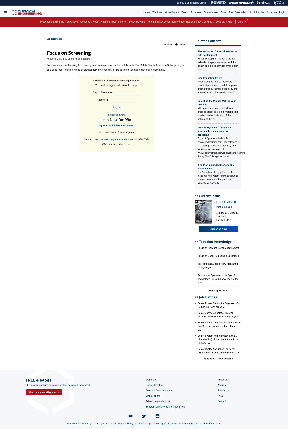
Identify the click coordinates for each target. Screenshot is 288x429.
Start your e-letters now (44, 392)
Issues (146, 12)
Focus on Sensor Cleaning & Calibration (218, 255)
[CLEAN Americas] (280, 3)
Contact (222, 401)
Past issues (222, 206)
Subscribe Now (218, 229)
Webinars (157, 12)
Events (185, 12)
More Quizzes (217, 290)
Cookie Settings (143, 423)
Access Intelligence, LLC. (82, 423)
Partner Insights (154, 385)
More (240, 21)
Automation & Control (159, 21)
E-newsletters (211, 12)
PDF (182, 44)
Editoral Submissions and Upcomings (165, 406)
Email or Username (102, 92)
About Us (222, 379)
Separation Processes (78, 21)
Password (102, 99)
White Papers (172, 12)
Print (176, 44)
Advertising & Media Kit (158, 401)
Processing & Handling (52, 21)
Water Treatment (101, 21)
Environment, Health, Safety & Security (192, 21)
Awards (222, 385)
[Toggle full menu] (5, 12)
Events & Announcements (159, 390)
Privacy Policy (125, 423)
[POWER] (218, 2)
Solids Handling (137, 21)
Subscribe (259, 12)
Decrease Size (165, 44)
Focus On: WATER (223, 21)
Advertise (272, 12)
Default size (168, 44)
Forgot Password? (116, 114)
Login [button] (282, 12)
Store (223, 12)
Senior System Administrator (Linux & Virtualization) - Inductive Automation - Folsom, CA (218, 339)
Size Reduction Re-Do (210, 78)
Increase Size (171, 44)
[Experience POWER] (241, 2)
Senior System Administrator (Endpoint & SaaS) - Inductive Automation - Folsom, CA (219, 326)
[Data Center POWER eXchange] (264, 2)
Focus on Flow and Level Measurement (218, 247)
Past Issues (224, 390)
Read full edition (225, 202)
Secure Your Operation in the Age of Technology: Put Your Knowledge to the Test (218, 279)
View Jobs (209, 358)
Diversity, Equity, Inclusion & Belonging (174, 423)
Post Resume (225, 358)
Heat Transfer (119, 21)
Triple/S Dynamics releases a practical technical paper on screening (214, 131)
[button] (250, 12)
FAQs (221, 395)
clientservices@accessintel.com (115, 139)
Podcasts (196, 12)
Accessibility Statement (208, 423)
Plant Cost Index (237, 12)
